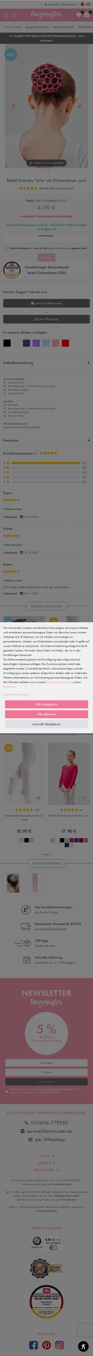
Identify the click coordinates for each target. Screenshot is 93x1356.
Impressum (9, 686)
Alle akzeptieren (47, 704)
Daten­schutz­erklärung (59, 682)
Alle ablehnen (46, 714)
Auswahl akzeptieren (46, 724)
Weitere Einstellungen (16, 694)
